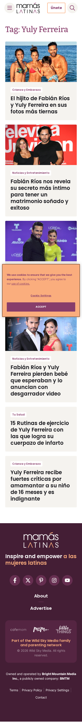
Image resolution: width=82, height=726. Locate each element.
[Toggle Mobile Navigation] (9, 8)
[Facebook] (15, 580)
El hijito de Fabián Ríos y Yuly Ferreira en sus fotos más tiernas (40, 105)
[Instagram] (54, 580)
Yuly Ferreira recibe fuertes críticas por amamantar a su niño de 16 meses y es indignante (40, 485)
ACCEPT (41, 306)
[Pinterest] (41, 580)
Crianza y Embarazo (26, 90)
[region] (41, 290)
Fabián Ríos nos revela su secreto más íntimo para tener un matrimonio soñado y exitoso (40, 194)
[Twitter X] (28, 580)
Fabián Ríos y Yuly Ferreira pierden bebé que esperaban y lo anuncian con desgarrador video (39, 380)
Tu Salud (18, 414)
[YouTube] (67, 580)
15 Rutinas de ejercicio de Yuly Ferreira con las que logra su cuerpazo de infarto (39, 432)
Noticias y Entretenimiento (30, 173)
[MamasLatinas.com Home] (28, 8)
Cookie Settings (41, 295)
